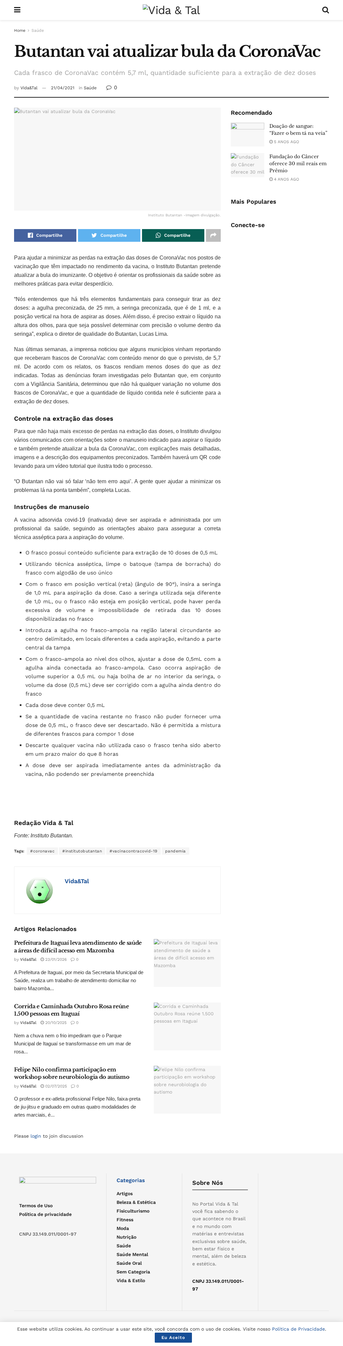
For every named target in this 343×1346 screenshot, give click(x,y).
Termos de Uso (36, 1205)
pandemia (175, 851)
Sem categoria (133, 1271)
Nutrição (126, 1237)
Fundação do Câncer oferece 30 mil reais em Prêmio (298, 163)
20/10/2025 (55, 1022)
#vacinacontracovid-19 (133, 851)
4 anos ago (286, 179)
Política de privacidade (45, 1214)
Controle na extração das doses (63, 418)
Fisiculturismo (133, 1211)
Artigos (125, 1193)
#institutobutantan (82, 851)
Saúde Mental (132, 1254)
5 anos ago (286, 141)
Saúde (37, 30)
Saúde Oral (129, 1263)
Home (19, 30)
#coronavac (42, 851)
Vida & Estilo (131, 1280)
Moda (123, 1228)
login (35, 1136)
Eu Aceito (173, 1337)
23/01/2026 (55, 959)
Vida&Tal (29, 87)
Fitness (125, 1219)
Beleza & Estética (136, 1202)
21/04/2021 (62, 87)
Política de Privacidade (298, 1329)
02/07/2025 (55, 1086)
